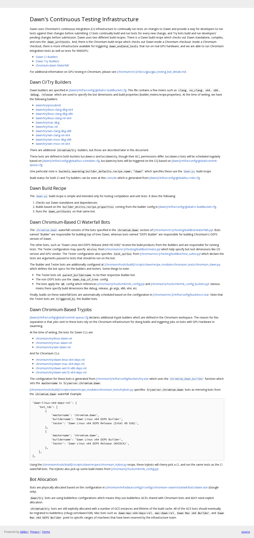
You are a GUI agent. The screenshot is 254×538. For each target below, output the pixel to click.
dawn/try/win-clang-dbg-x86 (53, 131)
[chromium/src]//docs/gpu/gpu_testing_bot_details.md (151, 72)
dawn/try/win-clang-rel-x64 (53, 135)
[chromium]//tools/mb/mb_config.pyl (120, 284)
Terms (46, 532)
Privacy (34, 532)
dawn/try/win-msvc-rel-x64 (53, 144)
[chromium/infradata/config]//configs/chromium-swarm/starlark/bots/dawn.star (157, 487)
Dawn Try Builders (47, 61)
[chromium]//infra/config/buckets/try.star (122, 379)
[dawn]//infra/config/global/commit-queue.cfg (59, 317)
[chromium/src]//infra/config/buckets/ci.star (181, 294)
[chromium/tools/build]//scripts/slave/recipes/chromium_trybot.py (85, 464)
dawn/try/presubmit (48, 105)
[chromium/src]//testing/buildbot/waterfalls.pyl (183, 230)
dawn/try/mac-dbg (47, 122)
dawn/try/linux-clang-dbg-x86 (54, 114)
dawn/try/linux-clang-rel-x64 (53, 118)
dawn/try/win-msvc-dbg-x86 (53, 139)
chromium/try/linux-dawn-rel (54, 338)
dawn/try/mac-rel (47, 127)
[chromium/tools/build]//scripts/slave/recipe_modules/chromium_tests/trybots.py (81, 389)
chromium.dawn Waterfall (52, 65)
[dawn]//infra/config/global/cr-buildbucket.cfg (97, 90)
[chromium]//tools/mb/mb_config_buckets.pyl (180, 284)
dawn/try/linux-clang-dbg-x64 (54, 109)
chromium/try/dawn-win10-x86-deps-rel (61, 368)
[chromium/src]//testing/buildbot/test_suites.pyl (170, 254)
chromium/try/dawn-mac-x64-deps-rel (60, 364)
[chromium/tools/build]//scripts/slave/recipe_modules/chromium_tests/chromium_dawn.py (162, 264)
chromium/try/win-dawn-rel (53, 347)
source (245, 532)
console (112, 178)
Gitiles (24, 532)
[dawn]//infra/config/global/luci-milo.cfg (174, 178)
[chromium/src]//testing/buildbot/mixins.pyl (132, 249)
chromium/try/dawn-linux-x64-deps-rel (60, 360)
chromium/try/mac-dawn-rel (54, 343)
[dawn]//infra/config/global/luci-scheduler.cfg (71, 161)
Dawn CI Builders (47, 57)
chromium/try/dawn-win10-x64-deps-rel (61, 372)
